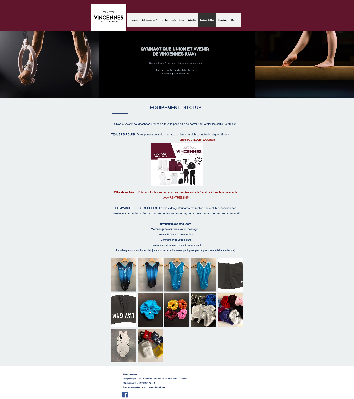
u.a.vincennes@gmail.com (153, 387)
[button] (123, 275)
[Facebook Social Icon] (125, 394)
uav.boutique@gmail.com (175, 224)
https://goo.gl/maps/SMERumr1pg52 (139, 383)
